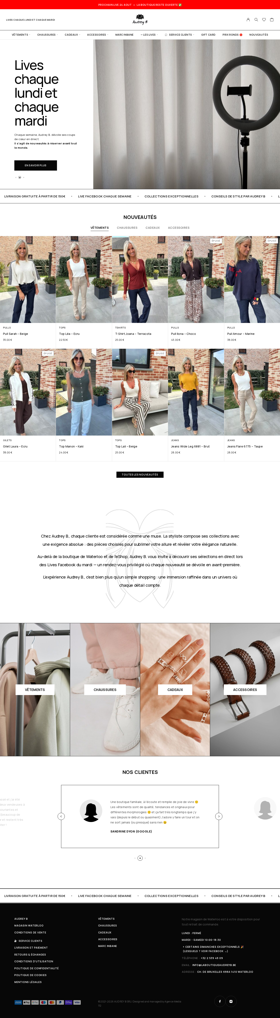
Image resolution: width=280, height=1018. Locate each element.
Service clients (180, 34)
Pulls (7, 327)
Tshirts (120, 327)
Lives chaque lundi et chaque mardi (30, 19)
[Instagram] (231, 1001)
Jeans (175, 440)
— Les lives (148, 34)
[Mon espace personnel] (248, 20)
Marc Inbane (124, 34)
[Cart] (272, 20)
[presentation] (61, 816)
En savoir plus (36, 165)
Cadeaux (71, 34)
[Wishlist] (264, 20)
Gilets (7, 440)
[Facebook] (219, 1001)
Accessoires (96, 34)
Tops (62, 327)
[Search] (256, 20)
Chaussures (46, 34)
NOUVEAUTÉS (258, 34)
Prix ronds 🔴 (232, 34)
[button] (15, 177)
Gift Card (208, 34)
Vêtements (20, 34)
